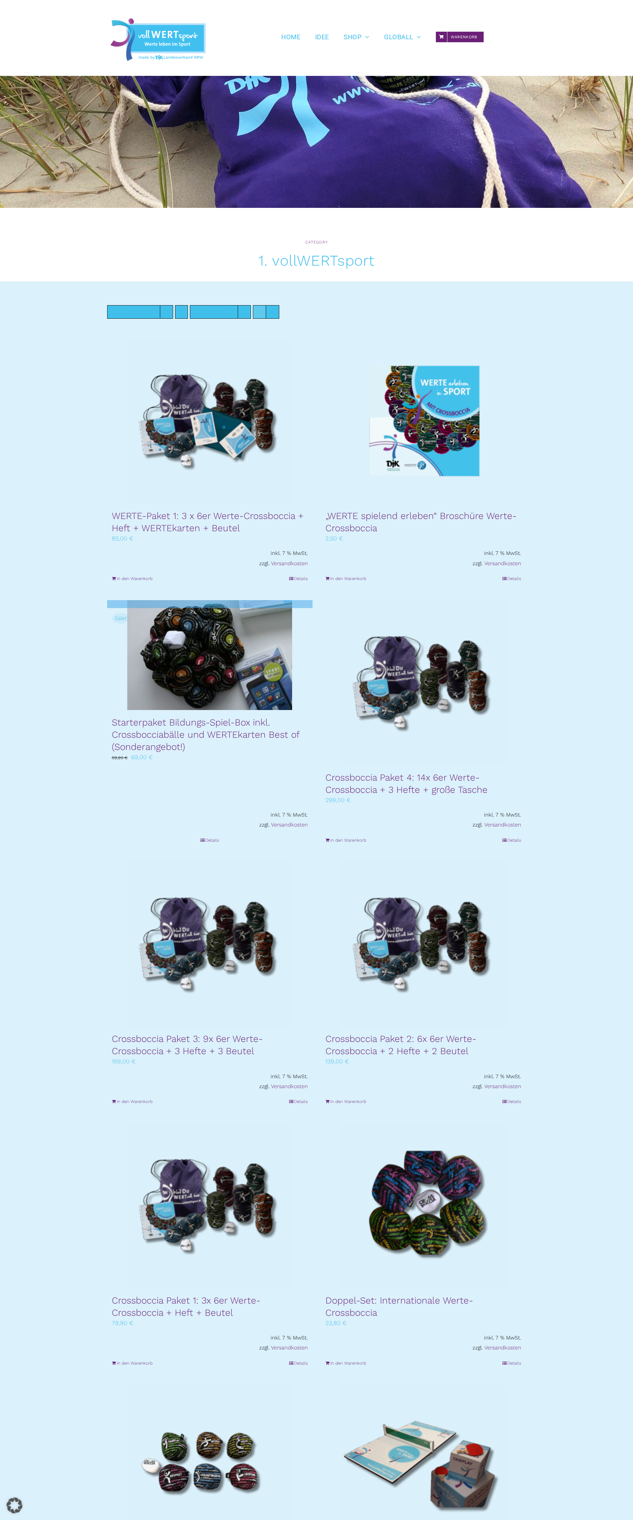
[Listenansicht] (272, 312)
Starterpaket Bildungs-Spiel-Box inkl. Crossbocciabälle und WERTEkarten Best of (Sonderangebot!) (205, 734)
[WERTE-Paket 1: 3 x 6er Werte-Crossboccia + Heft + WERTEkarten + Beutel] (210, 421)
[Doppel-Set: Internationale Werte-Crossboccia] (423, 1205)
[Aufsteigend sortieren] (181, 312)
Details (301, 578)
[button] (14, 1505)
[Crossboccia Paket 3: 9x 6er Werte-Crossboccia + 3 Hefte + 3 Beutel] (210, 943)
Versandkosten (289, 563)
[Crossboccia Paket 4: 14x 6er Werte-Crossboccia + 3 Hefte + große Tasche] (423, 682)
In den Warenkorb (135, 578)
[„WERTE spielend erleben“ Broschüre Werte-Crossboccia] (423, 421)
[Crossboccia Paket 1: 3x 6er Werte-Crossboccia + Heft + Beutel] (210, 1205)
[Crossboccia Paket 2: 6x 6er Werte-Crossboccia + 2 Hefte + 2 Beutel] (423, 943)
